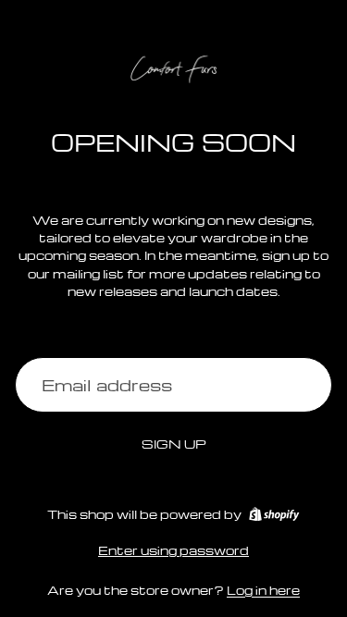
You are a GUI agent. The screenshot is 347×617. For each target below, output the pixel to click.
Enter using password (173, 550)
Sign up (174, 443)
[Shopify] (274, 514)
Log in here (263, 590)
